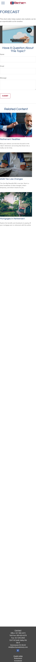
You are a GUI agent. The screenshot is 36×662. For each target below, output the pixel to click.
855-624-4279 (22, 635)
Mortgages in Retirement (12, 219)
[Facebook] (17, 650)
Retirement (18, 658)
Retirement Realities (10, 139)
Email (2, 66)
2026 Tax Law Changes (11, 179)
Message (3, 78)
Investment (18, 661)
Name (2, 54)
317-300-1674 (21, 633)
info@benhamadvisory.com (18, 647)
